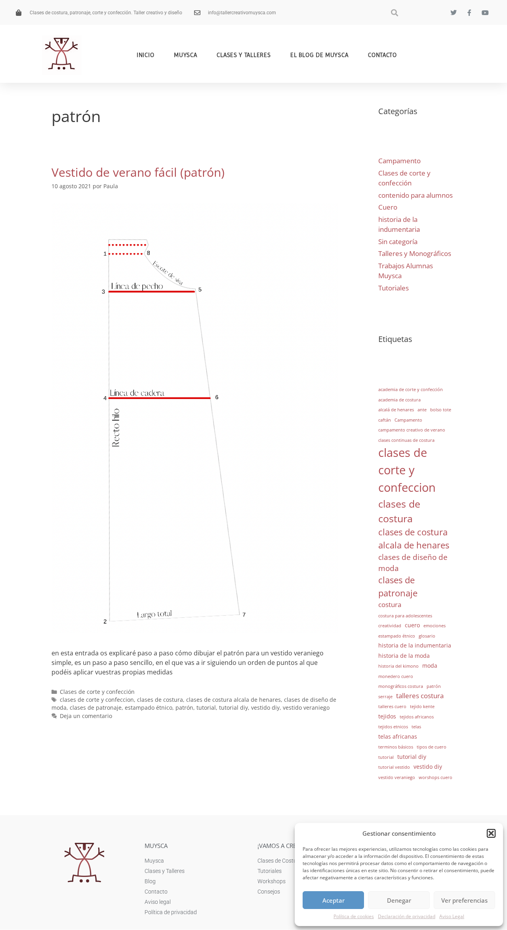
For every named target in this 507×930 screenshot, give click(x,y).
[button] (491, 833)
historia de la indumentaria (414, 645)
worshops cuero (435, 777)
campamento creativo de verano (411, 430)
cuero (412, 625)
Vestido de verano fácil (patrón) (138, 172)
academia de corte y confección (410, 389)
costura (389, 604)
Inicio (145, 55)
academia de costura (399, 400)
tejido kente (422, 706)
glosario (427, 636)
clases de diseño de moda (413, 562)
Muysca (185, 55)
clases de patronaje (96, 707)
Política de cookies (354, 916)
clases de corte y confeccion (97, 699)
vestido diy (265, 707)
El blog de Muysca (319, 55)
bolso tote (440, 409)
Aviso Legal (451, 916)
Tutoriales (393, 287)
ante (422, 409)
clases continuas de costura (406, 440)
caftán (384, 420)
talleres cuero (392, 706)
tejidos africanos (417, 717)
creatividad (389, 625)
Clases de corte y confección (97, 691)
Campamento (399, 160)
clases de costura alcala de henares (233, 699)
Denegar (399, 900)
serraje (385, 696)
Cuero (387, 207)
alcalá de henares (396, 409)
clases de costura (160, 699)
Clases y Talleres (244, 55)
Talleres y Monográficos (414, 253)
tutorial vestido (394, 767)
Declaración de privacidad (406, 916)
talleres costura (420, 695)
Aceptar (333, 900)
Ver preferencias (464, 900)
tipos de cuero (431, 747)
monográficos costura (400, 686)
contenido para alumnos (415, 195)
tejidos (387, 716)
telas (416, 726)
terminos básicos (395, 747)
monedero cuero (395, 676)
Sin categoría (397, 241)
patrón (184, 707)
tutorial (206, 707)
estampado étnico (148, 707)
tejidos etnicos (393, 726)
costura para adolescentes (405, 616)
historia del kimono (398, 666)
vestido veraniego (306, 707)
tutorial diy (233, 707)
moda (429, 665)
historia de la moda (404, 655)
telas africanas (397, 736)
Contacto (382, 55)
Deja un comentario (86, 716)
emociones (434, 625)
